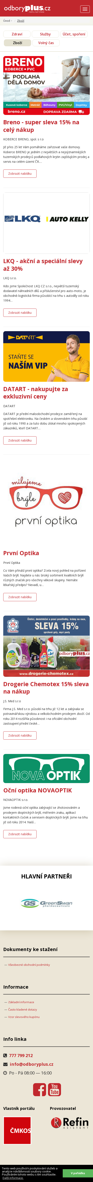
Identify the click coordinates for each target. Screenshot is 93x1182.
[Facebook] (39, 1089)
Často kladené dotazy (22, 1009)
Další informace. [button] (13, 1178)
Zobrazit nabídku (20, 173)
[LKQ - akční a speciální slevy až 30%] (46, 223)
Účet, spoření (74, 34)
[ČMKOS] (23, 1130)
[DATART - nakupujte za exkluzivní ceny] (46, 356)
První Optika (21, 553)
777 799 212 (21, 1055)
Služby (45, 34)
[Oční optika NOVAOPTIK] (46, 768)
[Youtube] (54, 1089)
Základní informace (21, 1002)
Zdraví (17, 34)
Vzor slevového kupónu (24, 1017)
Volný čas (46, 42)
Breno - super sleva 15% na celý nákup (41, 126)
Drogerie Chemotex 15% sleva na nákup (46, 688)
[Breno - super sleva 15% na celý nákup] (46, 85)
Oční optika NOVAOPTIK (37, 790)
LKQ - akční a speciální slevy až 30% (43, 264)
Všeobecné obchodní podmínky (29, 965)
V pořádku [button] (78, 1173)
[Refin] (70, 1122)
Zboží (17, 42)
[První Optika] (46, 502)
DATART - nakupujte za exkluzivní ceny (35, 392)
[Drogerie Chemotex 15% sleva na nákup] (46, 646)
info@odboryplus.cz (31, 1064)
